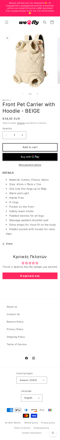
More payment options (30, 165)
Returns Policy (15, 321)
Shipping (21, 123)
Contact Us (13, 314)
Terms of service (22, 428)
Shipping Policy (16, 336)
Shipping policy (41, 428)
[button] (6, 22)
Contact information (31, 433)
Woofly (17, 423)
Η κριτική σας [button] (30, 275)
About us (12, 306)
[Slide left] (22, 93)
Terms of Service (17, 344)
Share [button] (9, 243)
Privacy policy (48, 423)
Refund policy (31, 423)
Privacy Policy (15, 329)
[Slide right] (37, 93)
